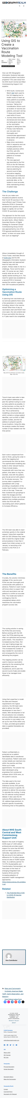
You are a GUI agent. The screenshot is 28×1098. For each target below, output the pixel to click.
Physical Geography (9, 1066)
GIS (13, 93)
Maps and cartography (10, 1079)
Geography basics (8, 1077)
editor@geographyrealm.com (11, 1040)
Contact (6, 1089)
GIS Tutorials (7, 1055)
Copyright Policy (8, 1091)
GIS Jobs (6, 1057)
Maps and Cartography (8, 66)
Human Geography (9, 1069)
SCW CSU (7, 258)
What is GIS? (7, 1052)
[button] (20, 6)
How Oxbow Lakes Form (13, 999)
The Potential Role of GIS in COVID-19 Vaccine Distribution (16, 895)
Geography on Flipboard (10, 1094)
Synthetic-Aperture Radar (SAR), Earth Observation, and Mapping (12, 993)
